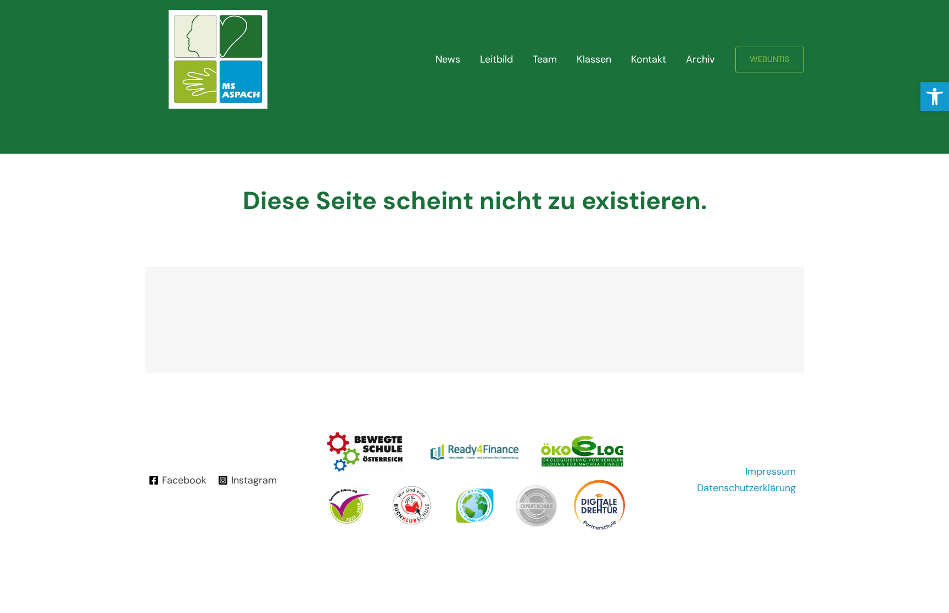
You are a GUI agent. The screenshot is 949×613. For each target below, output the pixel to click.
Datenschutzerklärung (746, 487)
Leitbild (496, 59)
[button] (934, 96)
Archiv (700, 59)
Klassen (594, 59)
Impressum (770, 471)
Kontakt (648, 59)
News (448, 59)
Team (545, 59)
